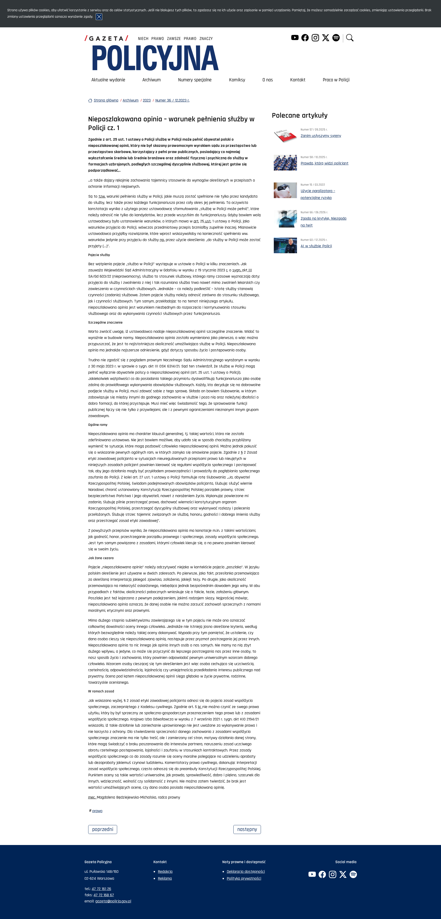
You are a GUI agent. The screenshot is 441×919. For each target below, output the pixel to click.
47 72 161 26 (101, 888)
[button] (349, 38)
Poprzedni (104, 829)
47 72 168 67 (103, 895)
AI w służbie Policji (316, 246)
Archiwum (151, 80)
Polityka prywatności (244, 878)
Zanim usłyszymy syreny (321, 135)
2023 (147, 100)
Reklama (165, 878)
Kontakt (297, 80)
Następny (249, 829)
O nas (268, 80)
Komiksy (237, 80)
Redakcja (165, 871)
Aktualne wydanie (108, 80)
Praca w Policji (336, 80)
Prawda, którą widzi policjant (324, 163)
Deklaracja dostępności (246, 871)
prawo (97, 811)
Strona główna (106, 100)
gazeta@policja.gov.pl (113, 901)
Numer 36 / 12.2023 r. (172, 100)
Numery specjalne (195, 80)
